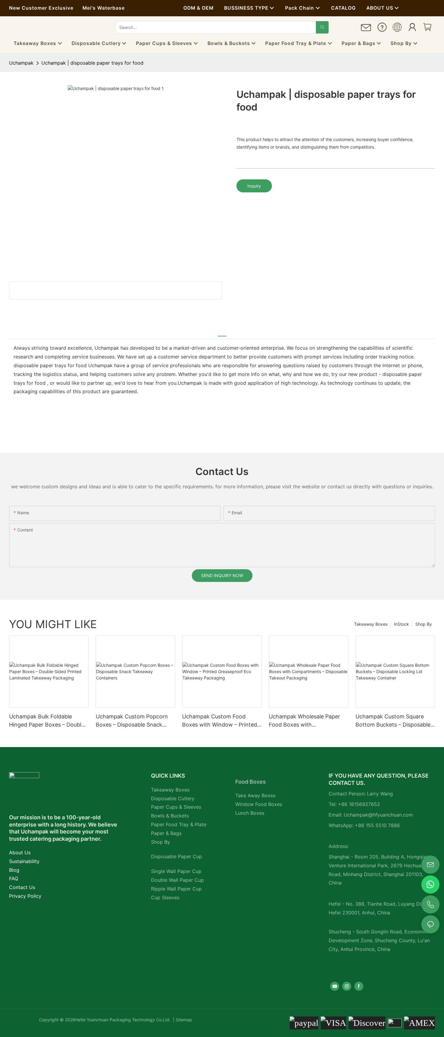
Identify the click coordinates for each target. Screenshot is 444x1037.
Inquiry (254, 185)
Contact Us (22, 887)
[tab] (222, 332)
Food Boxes (250, 782)
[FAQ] (382, 28)
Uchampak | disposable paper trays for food (92, 63)
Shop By (423, 624)
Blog (14, 870)
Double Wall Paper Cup (177, 880)
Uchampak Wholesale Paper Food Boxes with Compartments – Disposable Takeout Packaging (305, 721)
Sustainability (24, 861)
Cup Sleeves (165, 897)
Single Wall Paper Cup (176, 871)
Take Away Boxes (255, 795)
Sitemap (183, 1019)
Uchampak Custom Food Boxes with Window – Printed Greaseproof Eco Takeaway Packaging (219, 721)
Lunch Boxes (249, 813)
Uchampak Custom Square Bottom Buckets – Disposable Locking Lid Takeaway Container (393, 721)
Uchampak (21, 63)
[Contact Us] (366, 29)
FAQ (13, 878)
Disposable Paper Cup (176, 856)
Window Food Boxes (258, 804)
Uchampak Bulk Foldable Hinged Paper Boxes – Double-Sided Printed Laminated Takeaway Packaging (48, 721)
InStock (401, 624)
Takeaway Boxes (371, 624)
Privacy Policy (25, 896)
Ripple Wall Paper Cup (176, 889)
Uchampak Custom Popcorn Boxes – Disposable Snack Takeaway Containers (132, 721)
